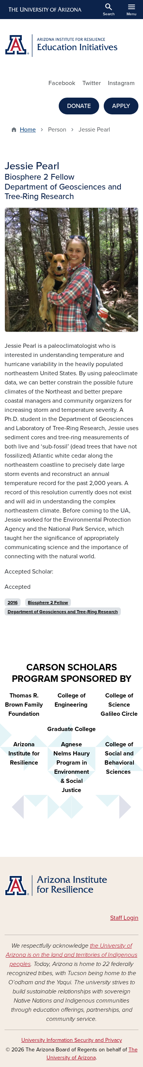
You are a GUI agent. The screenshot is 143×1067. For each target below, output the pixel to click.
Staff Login (124, 918)
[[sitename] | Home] (71, 45)
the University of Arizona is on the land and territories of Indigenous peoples (71, 955)
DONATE (79, 106)
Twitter (91, 83)
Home (28, 129)
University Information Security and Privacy (71, 1040)
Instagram (121, 83)
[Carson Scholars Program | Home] (71, 886)
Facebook (61, 83)
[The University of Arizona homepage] (44, 9)
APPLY (121, 106)
